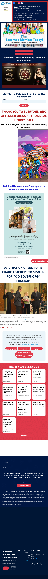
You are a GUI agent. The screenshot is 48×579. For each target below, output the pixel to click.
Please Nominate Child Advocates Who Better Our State (23, 373)
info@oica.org (37, 558)
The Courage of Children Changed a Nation (8, 404)
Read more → (6, 381)
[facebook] (14, 3)
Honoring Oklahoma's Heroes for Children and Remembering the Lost (38, 389)
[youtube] (38, 564)
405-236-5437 (38, 561)
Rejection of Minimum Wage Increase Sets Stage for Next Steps (8, 422)
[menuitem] (16, 6)
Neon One (40, 576)
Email (25, 99)
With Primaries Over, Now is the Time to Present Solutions (8, 373)
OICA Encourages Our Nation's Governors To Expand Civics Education (23, 389)
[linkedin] (22, 3)
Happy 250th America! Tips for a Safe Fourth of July (38, 404)
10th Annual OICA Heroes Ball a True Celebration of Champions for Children (8, 389)
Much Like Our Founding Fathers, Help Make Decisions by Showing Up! (23, 406)
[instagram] (19, 3)
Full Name (4, 99)
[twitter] (16, 3)
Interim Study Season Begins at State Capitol (38, 372)
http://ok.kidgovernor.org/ (29, 344)
